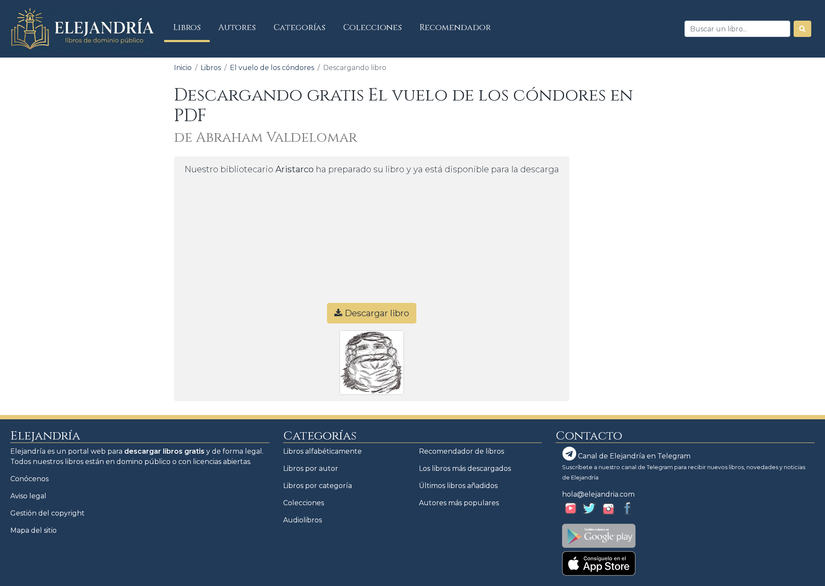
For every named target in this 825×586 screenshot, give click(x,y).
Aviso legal (28, 496)
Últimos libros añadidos (458, 486)
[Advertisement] (371, 243)
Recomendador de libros (461, 451)
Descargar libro (375, 313)
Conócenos (29, 479)
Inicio (183, 68)
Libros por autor (310, 468)
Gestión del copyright (47, 513)
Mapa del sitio (33, 530)
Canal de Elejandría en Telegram (633, 456)
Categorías (299, 27)
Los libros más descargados (465, 468)
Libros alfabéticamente (322, 451)
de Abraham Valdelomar (265, 137)
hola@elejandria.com (598, 494)
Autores (237, 27)
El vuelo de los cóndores (272, 68)
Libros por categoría (317, 486)
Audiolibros (302, 520)
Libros (191, 27)
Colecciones (372, 27)
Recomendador (455, 27)
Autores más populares (459, 503)
